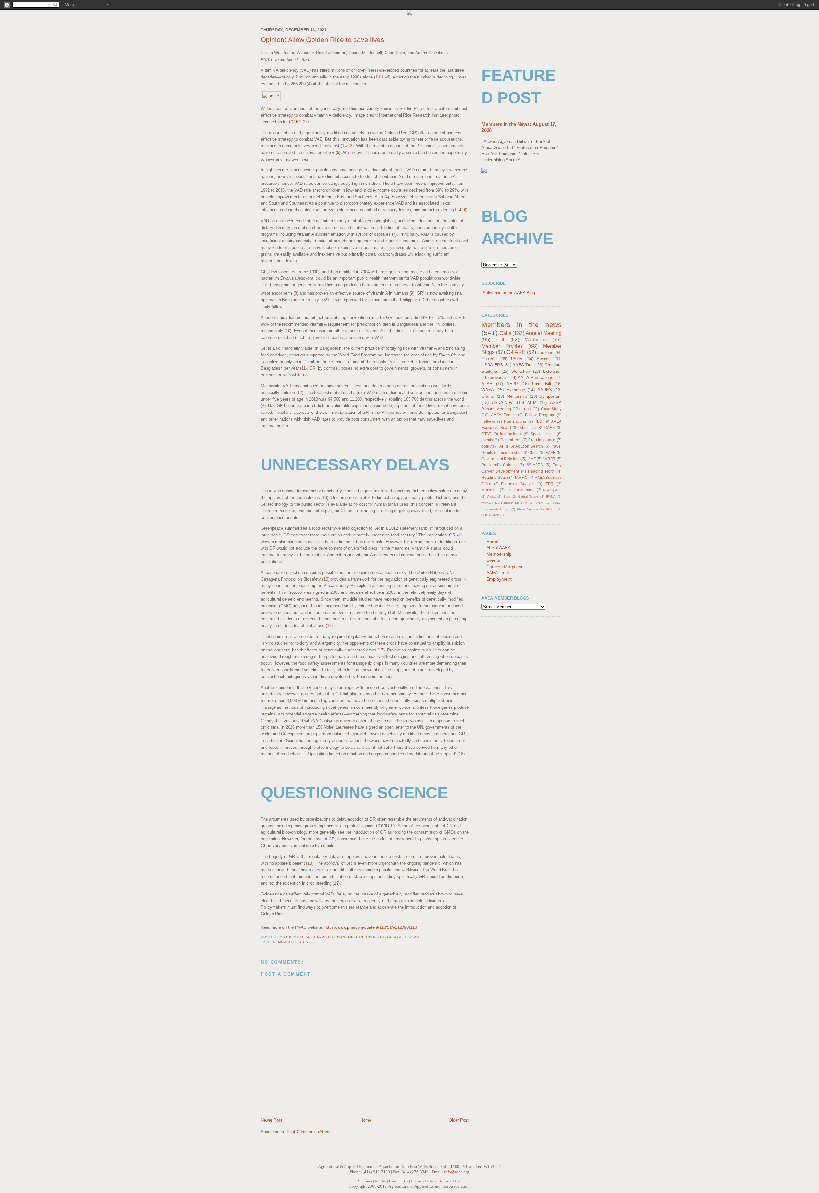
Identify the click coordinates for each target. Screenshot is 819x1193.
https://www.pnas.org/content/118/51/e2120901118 (370, 927)
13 (324, 497)
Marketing (490, 490)
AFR (558, 490)
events (487, 440)
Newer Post (271, 1120)
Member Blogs (293, 942)
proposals (499, 377)
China (533, 452)
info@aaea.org (456, 1171)
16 (391, 612)
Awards (544, 358)
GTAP (486, 434)
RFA (524, 502)
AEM (532, 402)
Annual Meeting (543, 333)
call (500, 339)
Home (365, 1120)
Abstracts (528, 427)
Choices (489, 358)
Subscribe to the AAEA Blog (509, 292)
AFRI (503, 446)
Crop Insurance (541, 440)
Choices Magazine (505, 566)
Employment (499, 579)
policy (486, 446)
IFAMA (551, 496)
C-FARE (516, 352)
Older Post (459, 1120)
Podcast (507, 502)
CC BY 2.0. (299, 121)
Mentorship (516, 396)
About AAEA (498, 547)
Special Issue (542, 434)
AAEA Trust (524, 365)
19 (336, 883)
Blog (507, 496)
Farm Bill (541, 383)
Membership (499, 554)
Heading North (541, 471)
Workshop (520, 371)
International (511, 434)
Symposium (550, 396)
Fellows (488, 421)
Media (380, 1181)
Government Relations (501, 459)
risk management (520, 490)
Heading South (494, 477)
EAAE (550, 452)
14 (422, 528)
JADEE (550, 509)
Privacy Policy (423, 1181)
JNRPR (549, 459)
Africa (491, 496)
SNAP (540, 502)
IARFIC (521, 477)
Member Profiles (502, 346)
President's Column (499, 465)
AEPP (512, 383)
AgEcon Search (529, 446)
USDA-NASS (490, 515)
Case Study (551, 409)
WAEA (487, 390)
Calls (505, 333)
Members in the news (521, 324)
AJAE (486, 383)
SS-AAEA (534, 465)
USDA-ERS (492, 365)
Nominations (515, 421)
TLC (538, 421)
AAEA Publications (535, 377)
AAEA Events (503, 415)
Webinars (536, 339)
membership (510, 452)
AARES (544, 390)
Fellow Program (539, 415)
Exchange (515, 390)
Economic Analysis (518, 484)
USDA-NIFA (503, 402)
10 (288, 330)
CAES (549, 427)
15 (325, 579)
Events (493, 560)
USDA (516, 358)
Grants (487, 396)
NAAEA (487, 502)
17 (381, 650)
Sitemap (365, 1181)
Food (526, 408)
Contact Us (398, 1181)
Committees (510, 440)
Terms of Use (450, 1181)
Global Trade (528, 496)
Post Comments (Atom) (308, 1131)
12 (300, 392)
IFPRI (549, 484)
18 (461, 753)
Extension (552, 371)
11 (303, 368)
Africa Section (527, 509)
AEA (546, 490)
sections (545, 352)
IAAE (531, 459)
